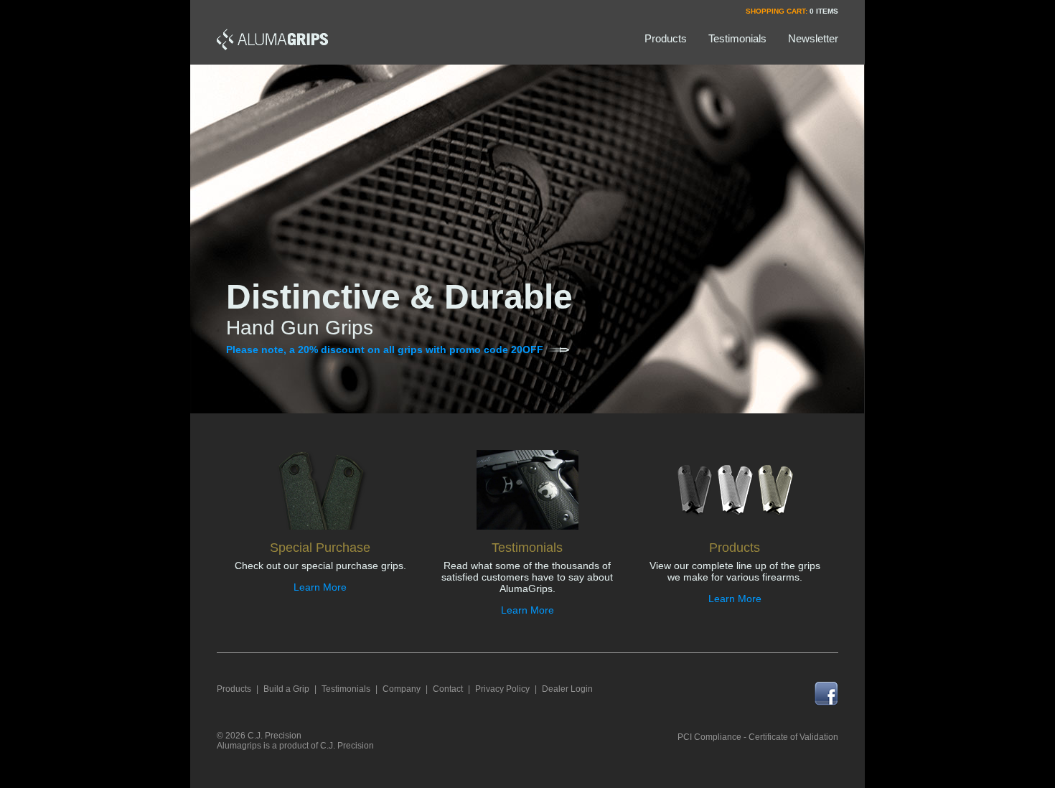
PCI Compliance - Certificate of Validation (757, 737)
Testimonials (346, 689)
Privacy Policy (502, 689)
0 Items (824, 11)
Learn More (320, 587)
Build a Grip (286, 689)
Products (234, 689)
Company (402, 689)
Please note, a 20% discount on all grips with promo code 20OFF (384, 349)
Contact (448, 689)
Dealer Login (567, 689)
